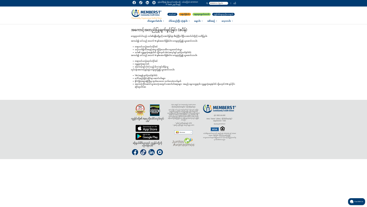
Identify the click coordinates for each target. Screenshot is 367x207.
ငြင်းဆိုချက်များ (190, 107)
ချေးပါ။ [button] (197, 21)
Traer (224, 120)
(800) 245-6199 (221, 115)
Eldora (218, 118)
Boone (213, 118)
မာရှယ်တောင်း (217, 120)
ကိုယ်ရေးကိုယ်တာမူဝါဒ (178, 107)
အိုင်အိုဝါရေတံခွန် (227, 118)
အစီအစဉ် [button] (211, 21)
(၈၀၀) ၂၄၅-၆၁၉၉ (174, 4)
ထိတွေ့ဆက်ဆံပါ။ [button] (154, 21)
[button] (183, 132)
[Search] (207, 3)
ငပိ (234, 3)
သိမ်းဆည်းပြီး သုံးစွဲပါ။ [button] (178, 21)
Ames (208, 118)
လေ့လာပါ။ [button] (226, 21)
